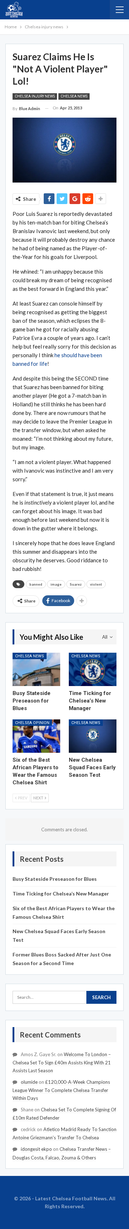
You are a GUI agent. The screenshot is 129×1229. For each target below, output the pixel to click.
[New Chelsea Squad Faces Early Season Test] (92, 736)
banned (35, 584)
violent (96, 584)
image (56, 584)
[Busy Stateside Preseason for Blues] (36, 669)
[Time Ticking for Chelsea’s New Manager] (92, 669)
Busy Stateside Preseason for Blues (55, 879)
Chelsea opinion (32, 722)
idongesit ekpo (36, 1149)
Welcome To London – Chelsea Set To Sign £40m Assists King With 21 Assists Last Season (62, 1062)
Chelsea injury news (35, 96)
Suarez (76, 584)
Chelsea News (74, 96)
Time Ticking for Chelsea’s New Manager (61, 893)
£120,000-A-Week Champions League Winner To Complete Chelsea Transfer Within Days (61, 1090)
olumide (29, 1082)
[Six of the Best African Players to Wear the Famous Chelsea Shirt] (36, 736)
